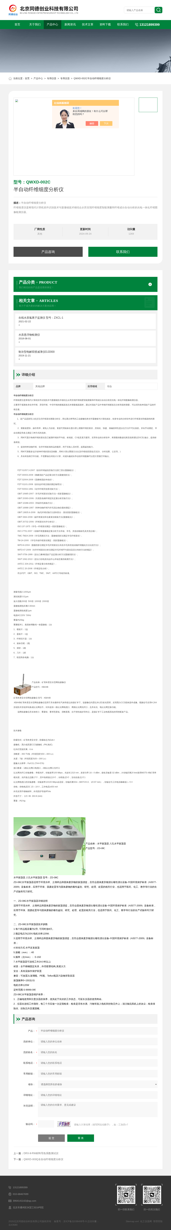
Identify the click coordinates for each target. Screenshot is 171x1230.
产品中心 (52, 24)
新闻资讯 (70, 24)
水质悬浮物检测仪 (29, 334)
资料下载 (105, 24)
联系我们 (123, 24)
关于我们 (35, 24)
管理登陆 (157, 1221)
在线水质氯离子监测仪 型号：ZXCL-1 (41, 317)
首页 (17, 24)
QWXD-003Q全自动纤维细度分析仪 (43, 1159)
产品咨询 (48, 252)
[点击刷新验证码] (64, 1124)
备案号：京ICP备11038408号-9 (70, 1221)
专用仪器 (51, 78)
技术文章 (87, 24)
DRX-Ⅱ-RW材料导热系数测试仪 (41, 1153)
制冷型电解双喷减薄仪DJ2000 (37, 351)
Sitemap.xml (132, 1221)
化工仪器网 (146, 1221)
